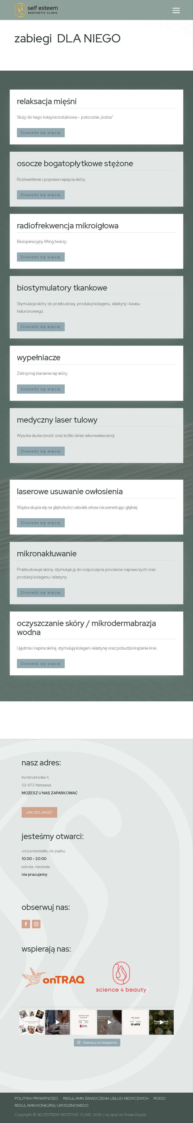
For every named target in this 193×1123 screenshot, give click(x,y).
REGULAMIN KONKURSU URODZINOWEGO (51, 1106)
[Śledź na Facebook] (26, 924)
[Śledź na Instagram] (36, 924)
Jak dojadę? (39, 812)
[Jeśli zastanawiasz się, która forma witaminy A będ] (109, 1022)
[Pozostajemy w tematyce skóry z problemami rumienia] (57, 1022)
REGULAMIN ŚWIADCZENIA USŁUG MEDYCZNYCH (106, 1099)
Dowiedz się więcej (41, 132)
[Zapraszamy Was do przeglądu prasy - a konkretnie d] (135, 1022)
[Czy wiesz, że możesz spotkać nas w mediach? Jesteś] (31, 1022)
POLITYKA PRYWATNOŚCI (36, 1099)
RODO (159, 1099)
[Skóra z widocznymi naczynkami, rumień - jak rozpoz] (83, 1022)
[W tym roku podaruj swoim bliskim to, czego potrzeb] (161, 1022)
